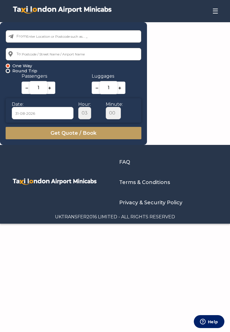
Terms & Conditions (144, 182)
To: (19, 53)
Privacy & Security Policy (150, 202)
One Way (22, 65)
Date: (18, 104)
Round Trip (24, 70)
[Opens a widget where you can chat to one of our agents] (209, 322)
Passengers (34, 76)
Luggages (103, 76)
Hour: (84, 104)
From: (22, 36)
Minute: (114, 104)
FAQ (124, 162)
